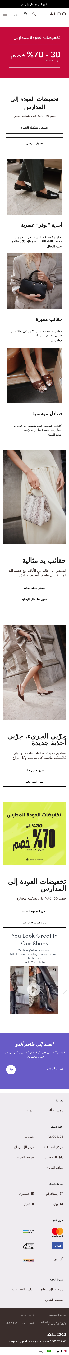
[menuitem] (45, 1351)
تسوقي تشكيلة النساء (34, 128)
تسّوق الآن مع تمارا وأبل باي (34, 4)
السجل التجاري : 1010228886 (19, 1323)
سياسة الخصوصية (57, 1315)
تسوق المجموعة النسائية (34, 911)
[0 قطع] (15, 14)
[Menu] (5, 14)
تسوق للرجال (34, 143)
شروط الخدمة (27, 1315)
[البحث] (34, 14)
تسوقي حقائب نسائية (34, 588)
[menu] (53, 1351)
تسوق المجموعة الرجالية (34, 922)
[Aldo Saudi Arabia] (57, 14)
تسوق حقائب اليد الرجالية (34, 599)
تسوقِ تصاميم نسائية (34, 770)
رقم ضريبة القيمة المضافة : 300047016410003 (52, 1323)
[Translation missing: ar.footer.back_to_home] (56, 1335)
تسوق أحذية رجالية (34, 782)
